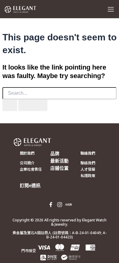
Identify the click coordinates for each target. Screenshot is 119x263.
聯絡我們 (88, 153)
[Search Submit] (9, 105)
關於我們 (27, 153)
